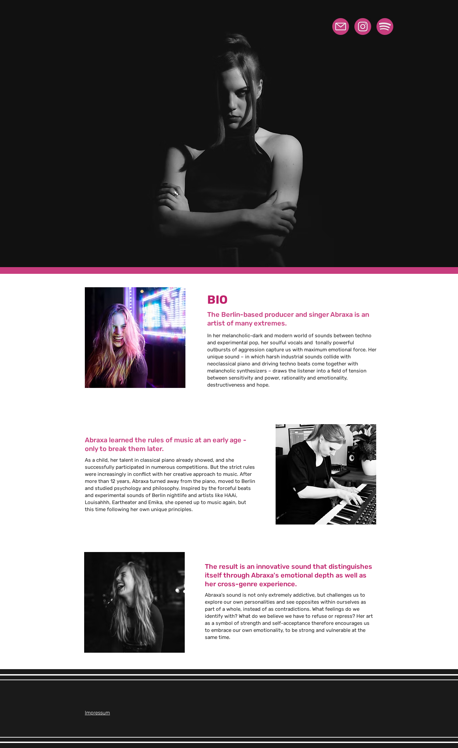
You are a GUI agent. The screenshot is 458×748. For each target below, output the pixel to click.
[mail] (340, 26)
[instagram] (362, 26)
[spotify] (385, 26)
